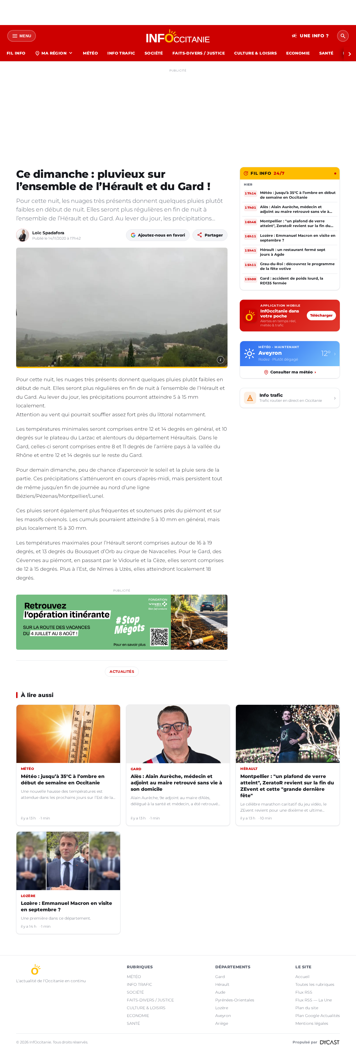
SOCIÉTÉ (154, 53)
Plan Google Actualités (317, 1015)
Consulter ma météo (293, 372)
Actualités (122, 671)
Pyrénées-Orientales (234, 1000)
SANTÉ (326, 53)
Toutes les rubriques (314, 984)
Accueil (302, 976)
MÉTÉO (90, 53)
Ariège (221, 1023)
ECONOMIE (298, 53)
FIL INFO (16, 53)
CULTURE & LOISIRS (255, 53)
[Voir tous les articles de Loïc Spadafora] (22, 235)
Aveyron (223, 1015)
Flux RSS (303, 992)
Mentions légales (311, 1023)
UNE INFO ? (310, 36)
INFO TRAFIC (121, 53)
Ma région (54, 53)
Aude (220, 992)
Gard (220, 976)
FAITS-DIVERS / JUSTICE (198, 53)
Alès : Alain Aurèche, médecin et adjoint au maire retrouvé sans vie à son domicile (176, 783)
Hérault (222, 984)
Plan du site (306, 1007)
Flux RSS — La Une (313, 1000)
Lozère (221, 1007)
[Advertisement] (178, 113)
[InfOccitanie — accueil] (178, 36)
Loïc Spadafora (48, 232)
